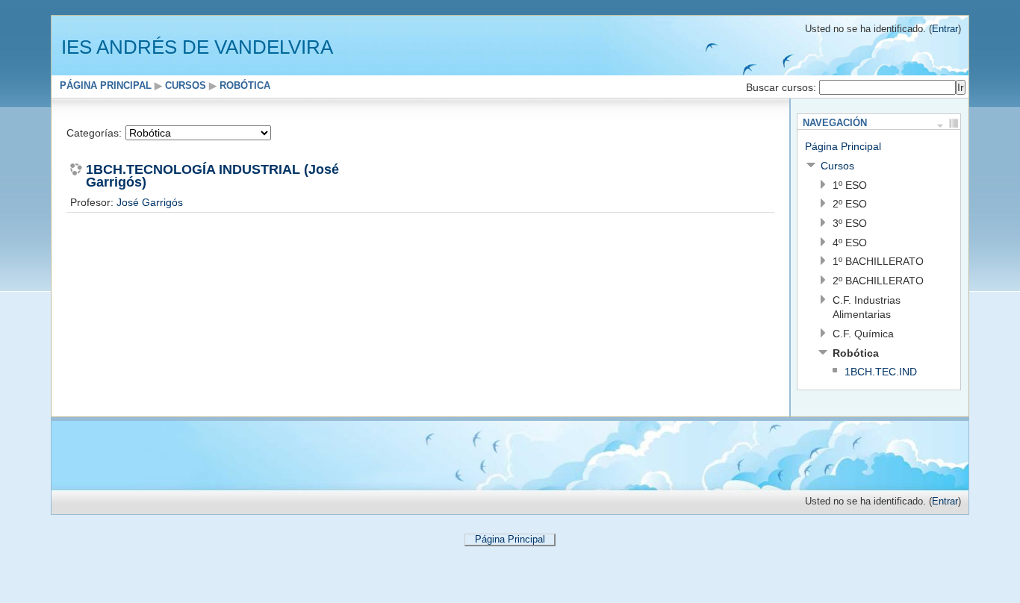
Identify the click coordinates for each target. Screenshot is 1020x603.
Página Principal (106, 86)
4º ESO (850, 243)
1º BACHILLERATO (878, 261)
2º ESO (850, 204)
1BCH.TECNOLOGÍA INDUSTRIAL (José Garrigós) (212, 176)
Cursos (185, 86)
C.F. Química (863, 334)
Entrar (945, 29)
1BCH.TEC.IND (881, 372)
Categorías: (94, 133)
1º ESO (850, 185)
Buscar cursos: (782, 87)
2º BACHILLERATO (878, 281)
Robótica (245, 86)
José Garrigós (149, 202)
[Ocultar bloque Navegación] (940, 123)
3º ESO (850, 223)
